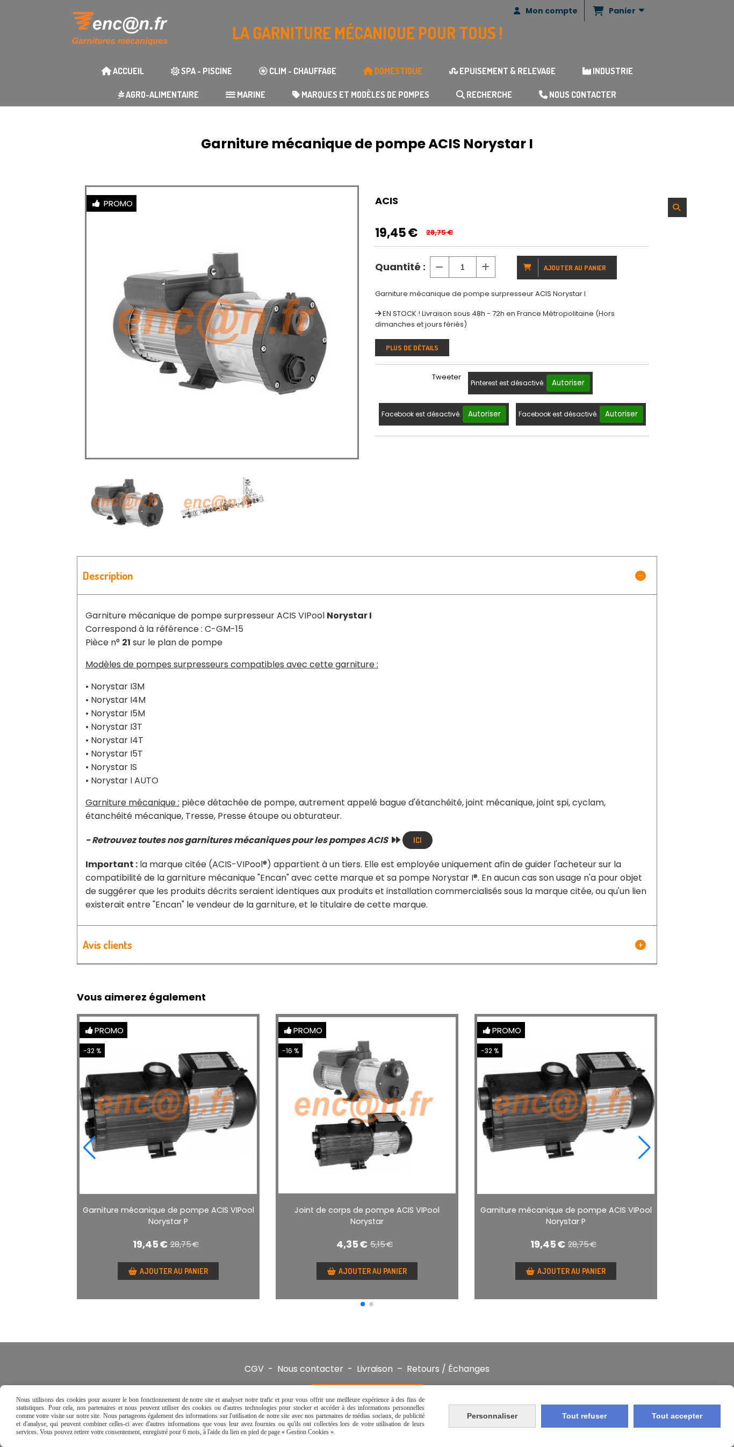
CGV (254, 1369)
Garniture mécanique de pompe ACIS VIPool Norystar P (168, 1216)
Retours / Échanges (448, 1369)
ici (417, 840)
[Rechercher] (677, 207)
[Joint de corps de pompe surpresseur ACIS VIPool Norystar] (367, 1105)
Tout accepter (677, 1416)
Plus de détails (412, 347)
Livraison (375, 1369)
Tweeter (446, 377)
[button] (363, 1304)
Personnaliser (492, 1416)
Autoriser (568, 383)
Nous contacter (310, 1369)
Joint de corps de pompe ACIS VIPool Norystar (367, 1216)
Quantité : (400, 266)
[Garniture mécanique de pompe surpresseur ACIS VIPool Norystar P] (168, 1105)
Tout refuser (584, 1416)
